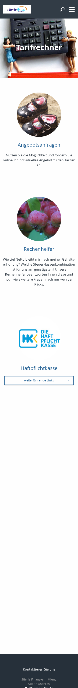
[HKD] (39, 340)
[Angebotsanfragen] (39, 117)
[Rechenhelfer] (39, 221)
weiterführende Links (39, 380)
